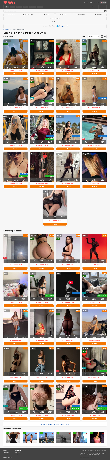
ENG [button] (103, 2)
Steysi (6, 311)
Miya (32, 41)
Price (47, 15)
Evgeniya (33, 386)
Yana (5, 386)
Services (64, 15)
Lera (5, 116)
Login (97, 2)
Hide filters (54, 21)
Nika (84, 41)
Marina (33, 154)
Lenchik (59, 41)
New (12, 7)
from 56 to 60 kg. (30, 15)
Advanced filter (56, 18)
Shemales (94, 7)
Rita (32, 78)
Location (12, 15)
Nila (58, 78)
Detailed (15, 73)
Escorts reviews (7, 457)
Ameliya (85, 348)
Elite (25, 7)
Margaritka (86, 154)
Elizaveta (59, 116)
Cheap (19, 7)
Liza (5, 235)
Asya (5, 154)
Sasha (58, 311)
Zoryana (33, 235)
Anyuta (59, 154)
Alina (32, 116)
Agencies (102, 7)
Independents (81, 14)
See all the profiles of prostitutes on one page (55, 424)
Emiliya (6, 348)
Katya (45, 191)
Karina (59, 386)
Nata (84, 116)
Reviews (99, 14)
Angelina (7, 41)
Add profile (89, 2)
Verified (32, 7)
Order (84, 36)
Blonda (33, 311)
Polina (85, 386)
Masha (6, 78)
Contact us (18, 450)
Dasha (59, 235)
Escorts (5, 450)
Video (39, 7)
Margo (85, 235)
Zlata (84, 78)
